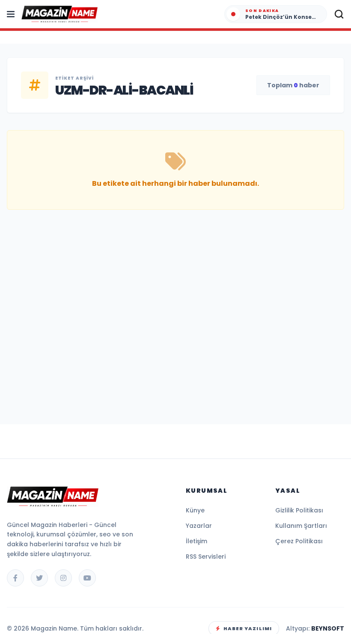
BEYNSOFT (327, 628)
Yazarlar (199, 525)
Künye (195, 510)
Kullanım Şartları (301, 525)
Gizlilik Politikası (299, 510)
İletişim (196, 541)
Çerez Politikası (299, 541)
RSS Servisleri (206, 556)
